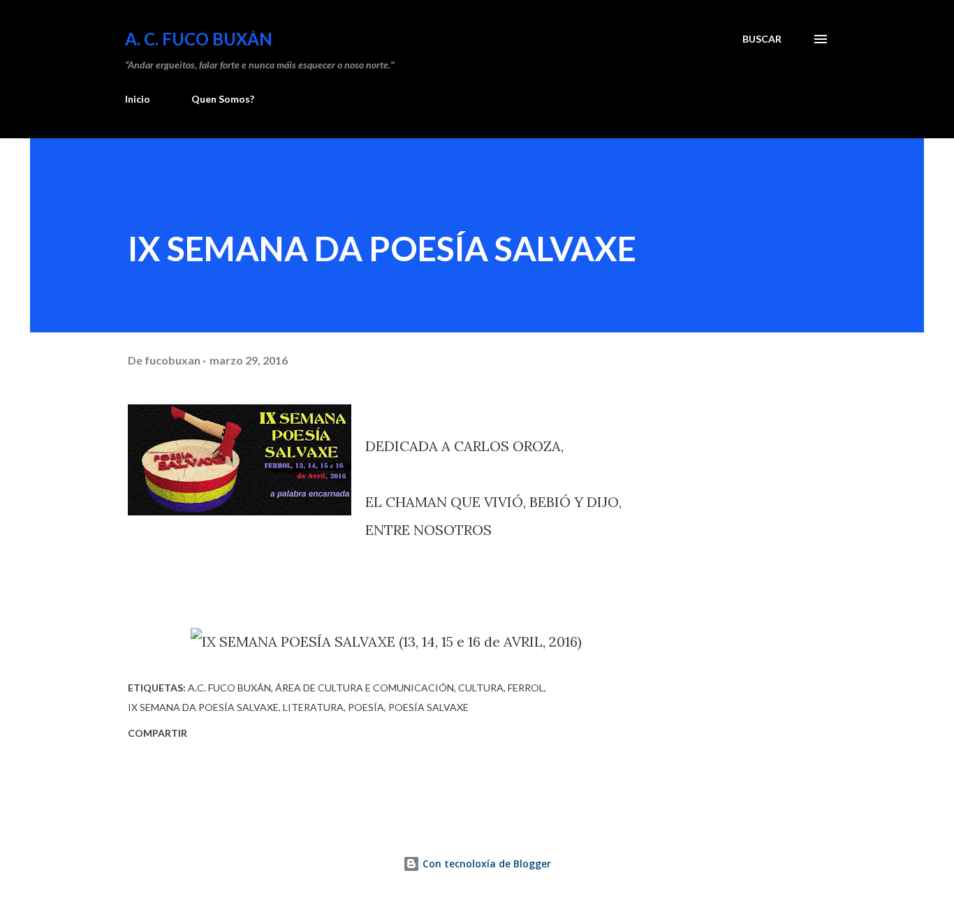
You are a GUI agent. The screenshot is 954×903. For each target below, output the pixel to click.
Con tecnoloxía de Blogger (485, 863)
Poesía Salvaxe (428, 707)
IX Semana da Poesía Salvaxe (203, 707)
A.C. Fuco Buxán (229, 687)
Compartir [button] (157, 733)
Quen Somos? (222, 99)
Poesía (366, 707)
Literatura (313, 707)
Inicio (137, 99)
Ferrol (526, 687)
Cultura (481, 687)
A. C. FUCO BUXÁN (198, 39)
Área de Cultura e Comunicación (364, 687)
